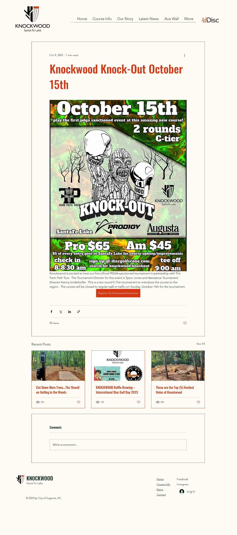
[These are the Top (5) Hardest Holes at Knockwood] (178, 366)
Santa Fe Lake (34, 483)
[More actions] (184, 55)
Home (160, 479)
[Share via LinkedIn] (69, 311)
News (160, 489)
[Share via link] (78, 311)
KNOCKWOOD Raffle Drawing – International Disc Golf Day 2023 (117, 390)
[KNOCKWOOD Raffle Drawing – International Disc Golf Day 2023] (118, 366)
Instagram (182, 484)
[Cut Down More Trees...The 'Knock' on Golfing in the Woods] (58, 366)
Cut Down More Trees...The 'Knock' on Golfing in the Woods (58, 390)
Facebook (182, 479)
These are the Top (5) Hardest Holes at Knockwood (175, 390)
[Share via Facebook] (51, 311)
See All (201, 343)
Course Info (163, 484)
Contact (161, 494)
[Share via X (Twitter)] (60, 311)
